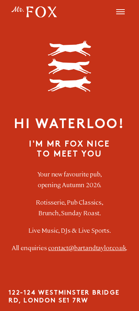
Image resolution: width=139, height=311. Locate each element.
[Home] (34, 11)
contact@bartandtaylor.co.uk (87, 247)
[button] (120, 12)
